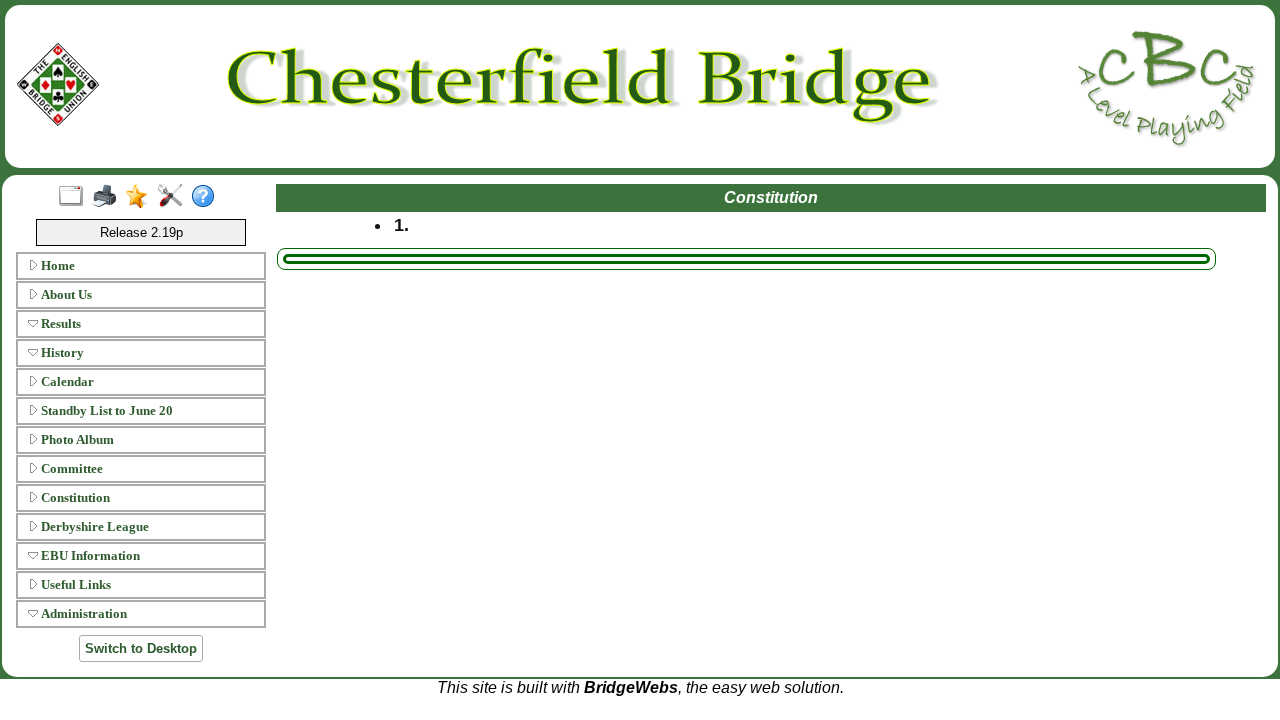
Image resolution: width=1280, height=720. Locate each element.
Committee (70, 468)
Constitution (74, 497)
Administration (82, 613)
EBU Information (89, 555)
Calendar (66, 381)
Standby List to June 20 (105, 410)
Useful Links (74, 584)
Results (59, 323)
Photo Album (76, 439)
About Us (65, 294)
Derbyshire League (93, 526)
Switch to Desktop (141, 648)
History (61, 352)
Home (56, 265)
